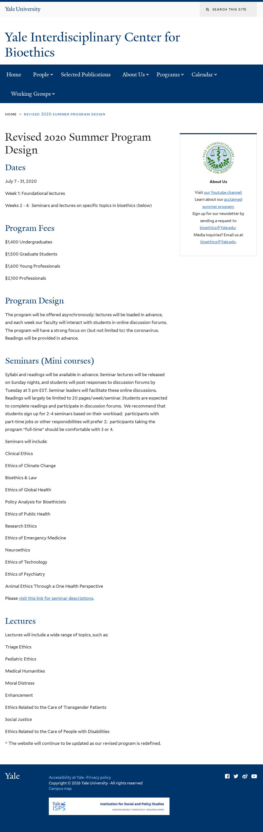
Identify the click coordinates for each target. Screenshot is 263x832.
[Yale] (13, 776)
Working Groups (31, 93)
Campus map (60, 788)
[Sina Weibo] (245, 776)
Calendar (202, 74)
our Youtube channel (222, 192)
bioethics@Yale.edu (217, 227)
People (41, 74)
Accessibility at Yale (66, 777)
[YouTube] (254, 776)
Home (13, 74)
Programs (168, 74)
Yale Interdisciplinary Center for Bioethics (92, 45)
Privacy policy (98, 777)
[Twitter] (236, 776)
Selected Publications (86, 74)
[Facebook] (227, 776)
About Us (134, 74)
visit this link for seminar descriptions (56, 598)
